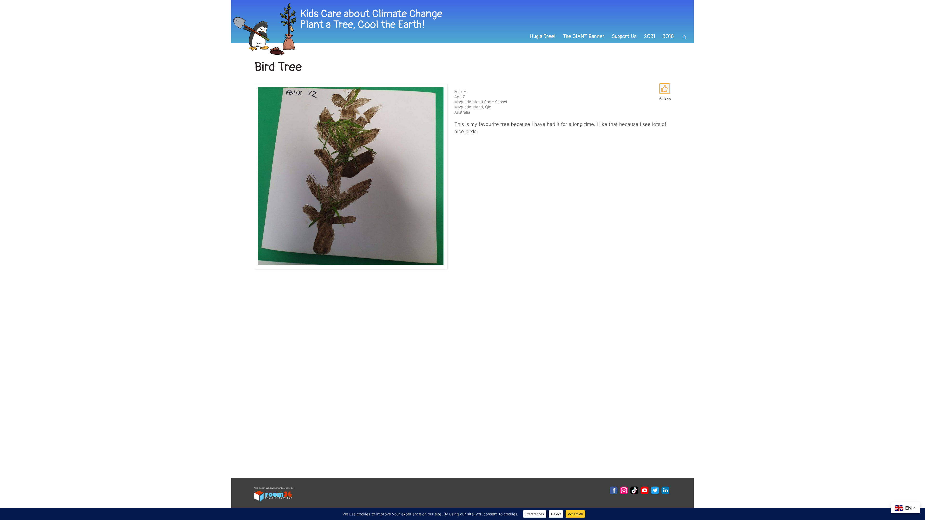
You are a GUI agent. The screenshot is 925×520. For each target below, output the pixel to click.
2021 (649, 36)
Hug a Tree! (542, 36)
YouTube (644, 490)
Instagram (624, 490)
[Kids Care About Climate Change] (418, 29)
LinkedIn (665, 490)
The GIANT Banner (583, 36)
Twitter (655, 490)
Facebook (613, 490)
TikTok (634, 490)
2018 (668, 36)
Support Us (624, 36)
